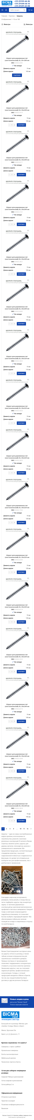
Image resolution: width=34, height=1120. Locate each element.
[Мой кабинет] (6, 10)
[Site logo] (6, 3)
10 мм (28, 68)
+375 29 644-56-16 (22, 3)
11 (24, 829)
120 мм (28, 419)
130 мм (28, 618)
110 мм (28, 369)
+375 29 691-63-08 (22, 6)
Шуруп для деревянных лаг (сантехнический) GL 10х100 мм (17, 258)
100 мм (28, 121)
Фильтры (7, 24)
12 (27, 829)
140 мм (28, 717)
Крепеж (12, 16)
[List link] (17, 1046)
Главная (4, 16)
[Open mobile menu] (2, 10)
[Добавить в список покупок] (28, 31)
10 (20, 829)
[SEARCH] (24, 10)
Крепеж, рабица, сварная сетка (23, 1115)
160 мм (28, 71)
